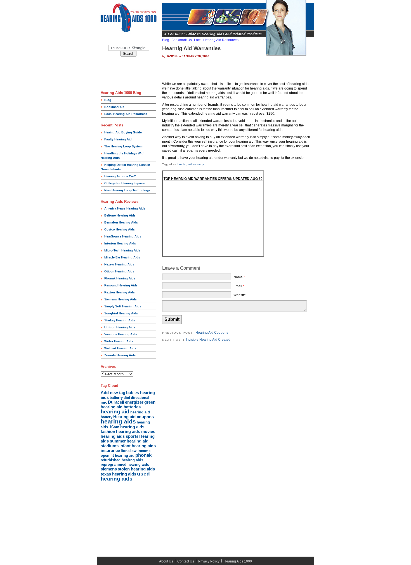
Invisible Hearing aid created (208, 340)
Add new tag (113, 392)
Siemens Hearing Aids (120, 299)
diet (127, 398)
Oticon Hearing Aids (119, 271)
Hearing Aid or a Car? (120, 176)
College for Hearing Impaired (125, 183)
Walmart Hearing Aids (120, 348)
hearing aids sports (119, 436)
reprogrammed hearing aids (125, 464)
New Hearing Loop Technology (127, 190)
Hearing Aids (233, 561)
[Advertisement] (126, 74)
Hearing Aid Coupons (211, 333)
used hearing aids (125, 476)
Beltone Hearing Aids (120, 215)
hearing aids (118, 421)
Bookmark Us (114, 107)
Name (238, 277)
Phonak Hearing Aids (119, 278)
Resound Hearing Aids (121, 285)
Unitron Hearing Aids (119, 327)
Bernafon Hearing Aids (121, 222)
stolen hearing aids (136, 469)
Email (237, 286)
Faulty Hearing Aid (118, 139)
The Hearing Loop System (123, 146)
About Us (166, 561)
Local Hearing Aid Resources (125, 114)
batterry (116, 398)
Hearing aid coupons (133, 416)
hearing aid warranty (191, 164)
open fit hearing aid (117, 455)
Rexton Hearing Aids (119, 292)
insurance (110, 450)
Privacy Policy (208, 561)
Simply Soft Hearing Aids (122, 306)
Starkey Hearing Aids (119, 320)
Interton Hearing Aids (120, 243)
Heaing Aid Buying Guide (123, 132)
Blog (107, 100)
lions (125, 451)
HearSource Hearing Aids (122, 236)
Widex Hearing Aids (118, 341)
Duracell (116, 402)
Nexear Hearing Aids (119, 264)
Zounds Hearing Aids (120, 355)
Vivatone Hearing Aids (120, 334)
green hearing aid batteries (128, 404)
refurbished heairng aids (122, 460)
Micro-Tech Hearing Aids (122, 250)
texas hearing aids (118, 474)
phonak (143, 455)
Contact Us (185, 561)
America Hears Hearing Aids (124, 208)
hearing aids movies (135, 431)
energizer (134, 402)
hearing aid (115, 412)
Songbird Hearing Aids (121, 313)
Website (239, 295)
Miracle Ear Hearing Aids (122, 257)
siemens (109, 469)
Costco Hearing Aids (119, 229)
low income (140, 451)
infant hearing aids (137, 445)
